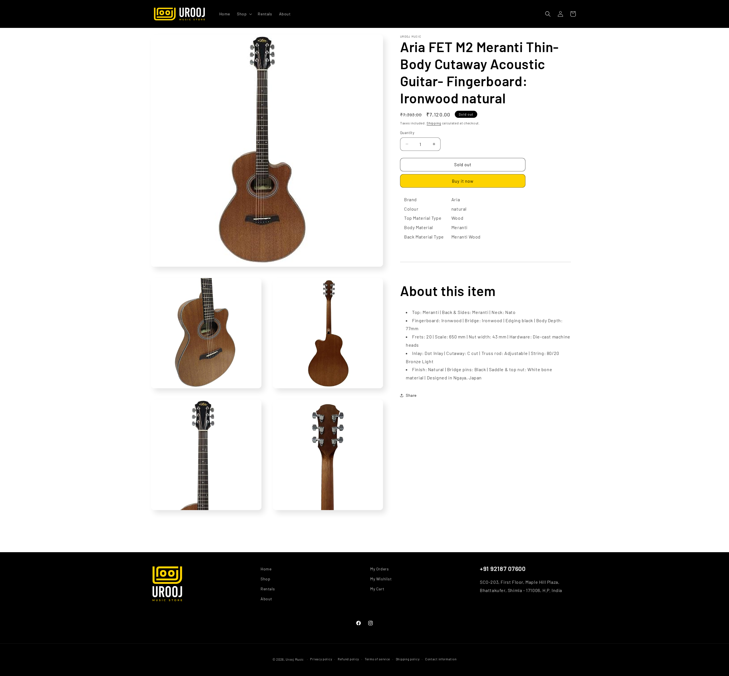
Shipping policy (408, 659)
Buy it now (463, 181)
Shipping (434, 123)
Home (266, 568)
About (266, 599)
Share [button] (411, 395)
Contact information (440, 659)
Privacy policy (321, 659)
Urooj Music (295, 659)
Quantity (407, 132)
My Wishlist (381, 578)
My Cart (377, 589)
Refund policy (348, 659)
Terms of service (377, 659)
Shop (265, 578)
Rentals (268, 589)
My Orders (379, 568)
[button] (244, 14)
